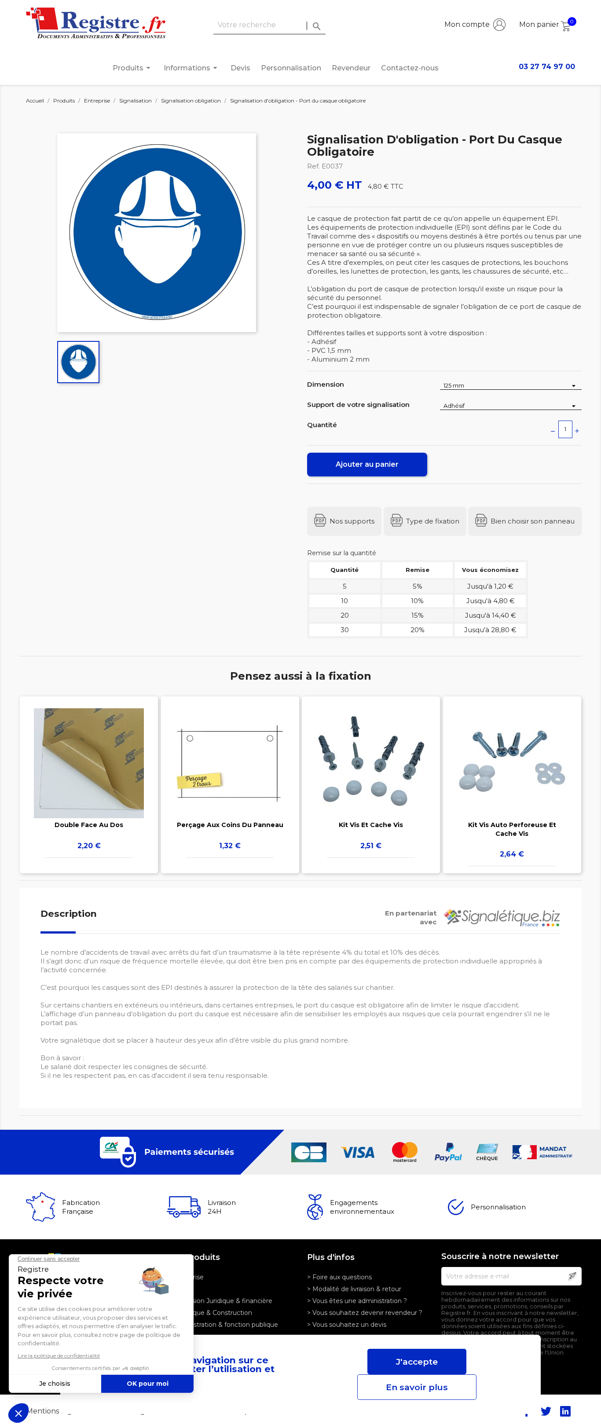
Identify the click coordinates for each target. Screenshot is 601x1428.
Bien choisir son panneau (533, 521)
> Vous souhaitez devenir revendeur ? (364, 1313)
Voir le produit (89, 772)
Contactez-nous (410, 68)
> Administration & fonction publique (222, 1325)
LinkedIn (565, 1411)
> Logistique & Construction (209, 1313)
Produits (133, 68)
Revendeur (351, 68)
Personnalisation (291, 68)
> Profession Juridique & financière (219, 1301)
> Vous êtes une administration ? (357, 1301)
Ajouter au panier (367, 464)
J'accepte (417, 1361)
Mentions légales (57, 1411)
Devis (240, 68)
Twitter (546, 1411)
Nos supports (352, 521)
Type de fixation (432, 521)
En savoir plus (417, 1387)
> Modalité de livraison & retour (354, 1289)
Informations (192, 68)
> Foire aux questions (339, 1277)
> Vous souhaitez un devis (346, 1325)
